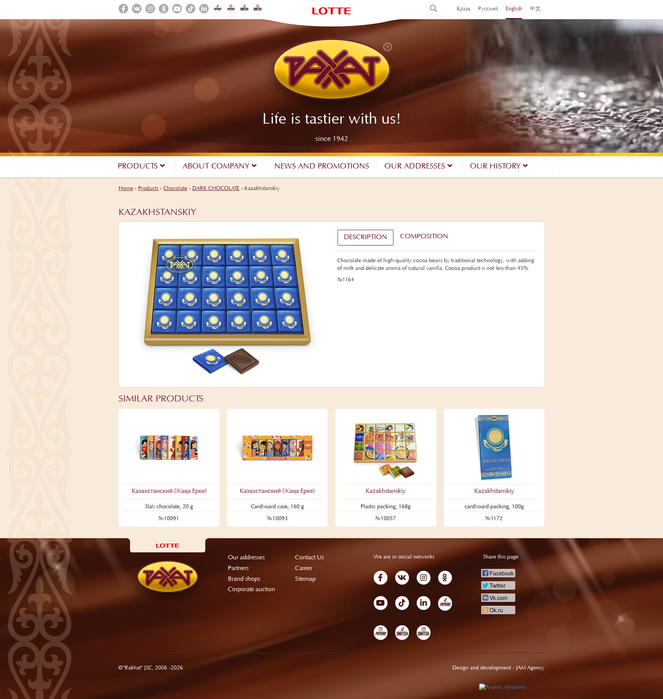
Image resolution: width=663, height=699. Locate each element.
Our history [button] (496, 166)
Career (303, 568)
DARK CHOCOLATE (215, 189)
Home (126, 189)
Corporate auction (251, 590)
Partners (238, 568)
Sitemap (305, 579)
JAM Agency (530, 668)
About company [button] (217, 166)
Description (365, 237)
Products (148, 189)
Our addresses (246, 558)
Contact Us (309, 558)
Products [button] (139, 166)
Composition (424, 236)
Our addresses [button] (415, 166)
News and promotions (321, 166)
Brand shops (244, 579)
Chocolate (175, 189)
